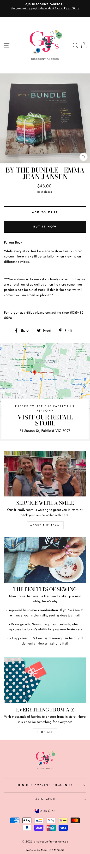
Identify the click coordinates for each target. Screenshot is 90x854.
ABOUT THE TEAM (45, 525)
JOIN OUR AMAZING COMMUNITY (45, 785)
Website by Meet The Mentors (44, 850)
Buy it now (45, 226)
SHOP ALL (45, 732)
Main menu (45, 799)
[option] (45, 6)
